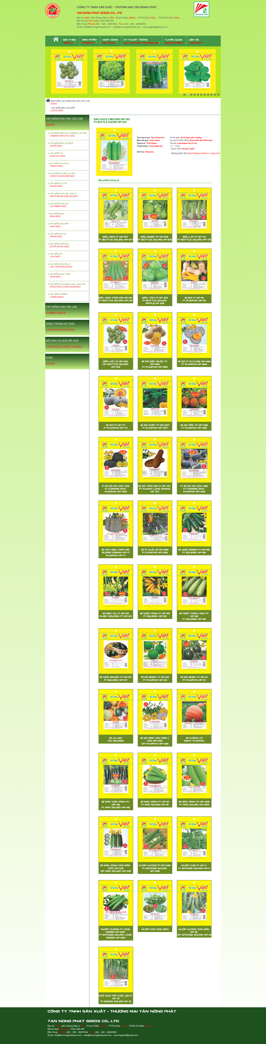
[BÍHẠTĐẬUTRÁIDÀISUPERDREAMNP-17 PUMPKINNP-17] (116, 524)
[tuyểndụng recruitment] (174, 41)
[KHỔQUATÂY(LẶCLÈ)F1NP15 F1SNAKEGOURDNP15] (116, 970)
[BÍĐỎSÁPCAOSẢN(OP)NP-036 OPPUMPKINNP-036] (155, 712)
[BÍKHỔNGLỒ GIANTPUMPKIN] (194, 712)
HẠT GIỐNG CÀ (57, 154)
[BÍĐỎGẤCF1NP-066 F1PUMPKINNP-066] (194, 399)
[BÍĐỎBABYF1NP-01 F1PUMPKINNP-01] (194, 651)
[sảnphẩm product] (90, 41)
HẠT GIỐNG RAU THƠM (60, 275)
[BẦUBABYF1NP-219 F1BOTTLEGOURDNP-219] (155, 211)
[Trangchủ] (55, 39)
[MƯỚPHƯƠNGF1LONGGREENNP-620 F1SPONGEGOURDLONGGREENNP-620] (116, 903)
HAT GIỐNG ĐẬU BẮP (59, 224)
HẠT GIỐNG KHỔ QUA (59, 245)
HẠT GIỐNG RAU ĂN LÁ (61, 265)
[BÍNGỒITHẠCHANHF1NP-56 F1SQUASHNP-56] (194, 587)
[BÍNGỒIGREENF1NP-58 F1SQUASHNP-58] (194, 524)
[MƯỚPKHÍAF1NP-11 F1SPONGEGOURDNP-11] (194, 839)
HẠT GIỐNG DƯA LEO (59, 204)
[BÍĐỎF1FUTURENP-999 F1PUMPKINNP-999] (194, 335)
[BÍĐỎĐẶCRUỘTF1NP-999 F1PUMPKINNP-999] (155, 335)
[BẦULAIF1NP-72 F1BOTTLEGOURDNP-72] (194, 211)
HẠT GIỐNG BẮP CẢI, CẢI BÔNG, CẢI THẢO (68, 134)
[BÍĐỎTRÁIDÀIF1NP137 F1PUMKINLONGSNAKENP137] (155, 460)
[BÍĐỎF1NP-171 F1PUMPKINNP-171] (116, 399)
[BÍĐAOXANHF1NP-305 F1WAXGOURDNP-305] (194, 776)
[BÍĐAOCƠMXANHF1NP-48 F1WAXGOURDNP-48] (116, 776)
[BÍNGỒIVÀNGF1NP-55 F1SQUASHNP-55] (155, 587)
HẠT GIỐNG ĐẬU (57, 214)
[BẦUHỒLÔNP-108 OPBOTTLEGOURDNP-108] (116, 335)
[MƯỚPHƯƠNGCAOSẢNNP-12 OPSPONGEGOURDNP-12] (194, 903)
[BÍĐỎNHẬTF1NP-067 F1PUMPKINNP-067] (155, 399)
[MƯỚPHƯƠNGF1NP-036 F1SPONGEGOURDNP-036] (155, 839)
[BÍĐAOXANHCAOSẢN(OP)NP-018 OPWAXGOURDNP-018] (116, 839)
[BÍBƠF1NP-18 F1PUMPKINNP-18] (194, 272)
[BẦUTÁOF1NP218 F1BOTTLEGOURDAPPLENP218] (155, 272)
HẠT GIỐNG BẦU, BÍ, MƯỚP (61, 144)
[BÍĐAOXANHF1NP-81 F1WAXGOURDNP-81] (155, 776)
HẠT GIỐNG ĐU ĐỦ (58, 235)
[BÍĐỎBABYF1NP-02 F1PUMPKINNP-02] (155, 651)
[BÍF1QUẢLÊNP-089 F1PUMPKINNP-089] (155, 524)
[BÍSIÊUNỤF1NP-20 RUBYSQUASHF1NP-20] (116, 587)
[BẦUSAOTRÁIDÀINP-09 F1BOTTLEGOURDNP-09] (116, 272)
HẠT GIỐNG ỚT (56, 255)
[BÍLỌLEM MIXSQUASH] (116, 712)
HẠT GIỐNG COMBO (58, 295)
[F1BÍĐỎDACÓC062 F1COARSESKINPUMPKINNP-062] (194, 460)
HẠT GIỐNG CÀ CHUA (59, 164)
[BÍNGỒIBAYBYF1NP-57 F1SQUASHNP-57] (116, 651)
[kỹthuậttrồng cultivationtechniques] (142, 41)
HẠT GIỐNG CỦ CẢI (58, 184)
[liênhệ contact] (195, 41)
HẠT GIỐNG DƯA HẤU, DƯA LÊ (64, 194)
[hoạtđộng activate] (110, 41)
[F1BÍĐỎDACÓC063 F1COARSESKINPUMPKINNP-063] (116, 460)
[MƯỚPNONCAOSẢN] (155, 903)
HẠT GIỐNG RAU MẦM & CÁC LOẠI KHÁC (68, 285)
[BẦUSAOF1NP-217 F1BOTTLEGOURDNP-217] (116, 211)
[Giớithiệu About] (70, 41)
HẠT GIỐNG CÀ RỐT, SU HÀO (62, 174)
